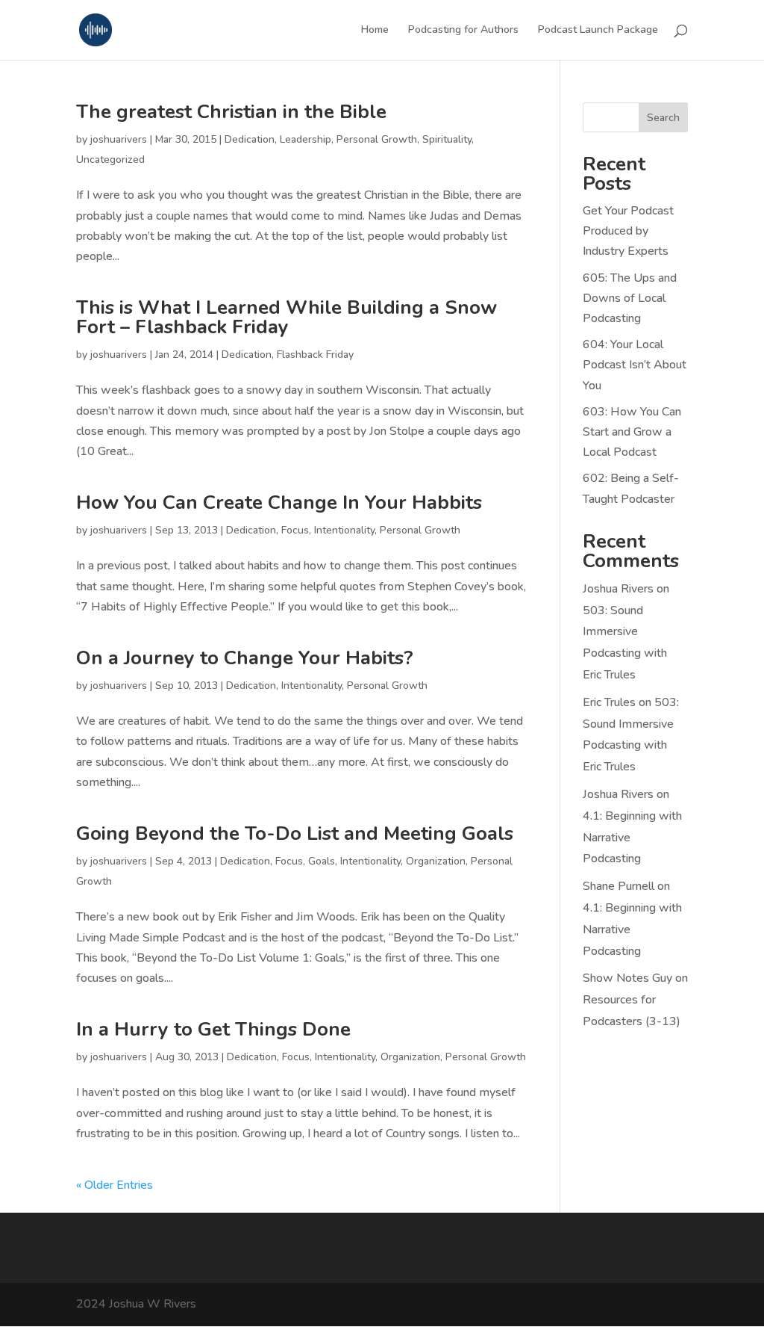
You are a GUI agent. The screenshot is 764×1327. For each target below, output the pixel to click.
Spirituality (447, 139)
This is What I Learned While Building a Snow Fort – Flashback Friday (286, 317)
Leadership (305, 139)
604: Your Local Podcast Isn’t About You (634, 364)
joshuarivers (118, 139)
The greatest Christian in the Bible (231, 112)
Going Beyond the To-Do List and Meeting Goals (294, 833)
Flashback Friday (315, 354)
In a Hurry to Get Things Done (213, 1029)
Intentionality (344, 530)
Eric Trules (609, 702)
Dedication (250, 139)
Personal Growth (376, 139)
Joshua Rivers (618, 589)
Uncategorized (110, 159)
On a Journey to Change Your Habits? (244, 658)
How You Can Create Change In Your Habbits (279, 502)
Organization (436, 861)
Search (663, 118)
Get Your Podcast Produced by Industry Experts (628, 230)
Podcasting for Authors (463, 31)
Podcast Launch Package (598, 31)
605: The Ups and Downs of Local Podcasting (630, 298)
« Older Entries (114, 1185)
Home (375, 31)
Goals (321, 861)
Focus (295, 530)
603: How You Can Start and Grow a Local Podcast (632, 431)
